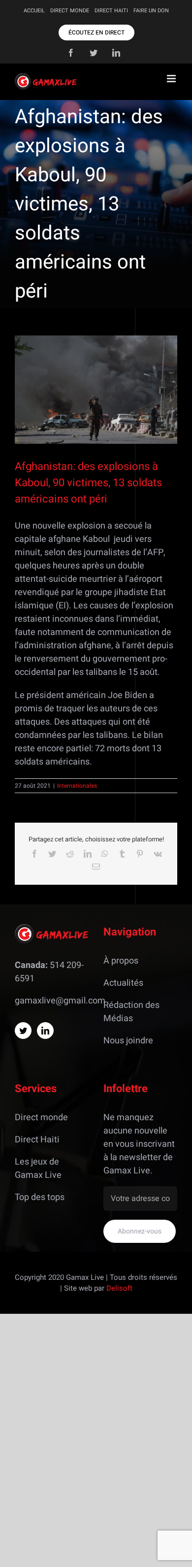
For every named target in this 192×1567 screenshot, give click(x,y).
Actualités (123, 983)
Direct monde (41, 1117)
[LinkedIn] (45, 1030)
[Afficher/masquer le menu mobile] (172, 78)
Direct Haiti (37, 1139)
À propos (120, 960)
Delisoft (119, 1288)
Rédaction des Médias (131, 1012)
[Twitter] (23, 1030)
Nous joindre (128, 1040)
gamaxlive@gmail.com (60, 1000)
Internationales (77, 785)
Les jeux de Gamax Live (38, 1168)
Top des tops (39, 1197)
